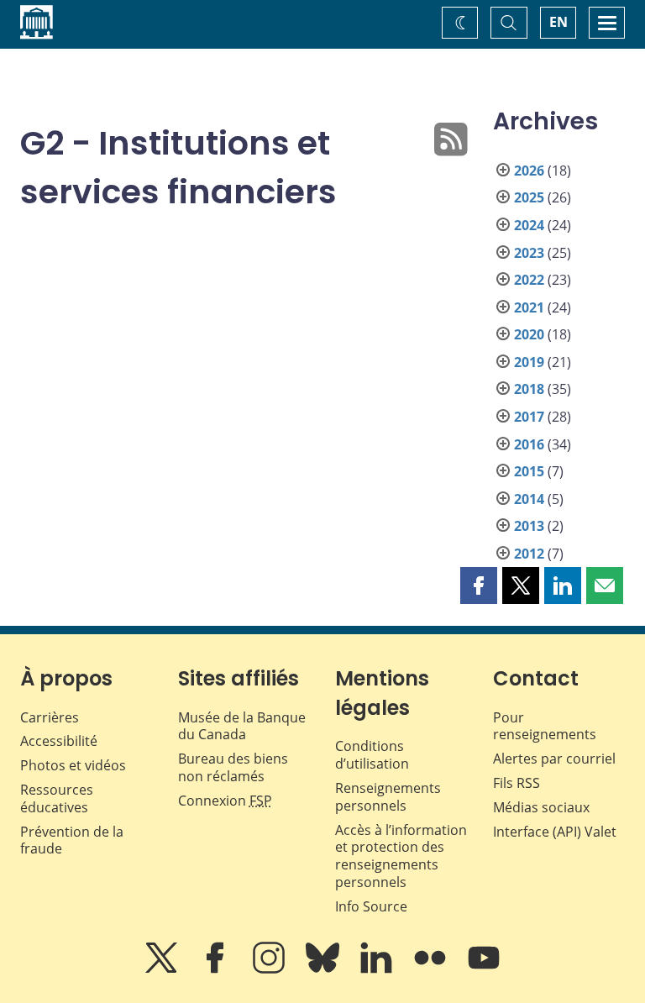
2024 (529, 225)
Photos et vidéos (73, 765)
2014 (529, 499)
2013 (529, 526)
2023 (529, 253)
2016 (529, 444)
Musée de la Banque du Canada (242, 726)
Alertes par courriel (554, 758)
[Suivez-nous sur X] (163, 969)
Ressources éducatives (56, 798)
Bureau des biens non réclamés (233, 767)
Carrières (49, 717)
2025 (529, 197)
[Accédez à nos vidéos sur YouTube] (484, 969)
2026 (529, 170)
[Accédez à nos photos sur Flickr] (432, 969)
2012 (529, 553)
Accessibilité (58, 741)
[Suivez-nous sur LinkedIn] (378, 969)
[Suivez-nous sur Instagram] (270, 969)
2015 (529, 471)
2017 (529, 416)
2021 (529, 307)
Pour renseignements (544, 726)
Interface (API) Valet (554, 831)
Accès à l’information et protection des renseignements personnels (401, 856)
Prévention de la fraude (71, 840)
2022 (529, 279)
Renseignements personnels (388, 797)
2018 (529, 389)
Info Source (371, 906)
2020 (529, 334)
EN (558, 22)
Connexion (225, 800)
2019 (529, 362)
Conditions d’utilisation (372, 755)
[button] (478, 585)
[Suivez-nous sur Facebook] (217, 969)
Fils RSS (516, 783)
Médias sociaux (541, 807)
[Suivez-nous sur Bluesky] (324, 969)
